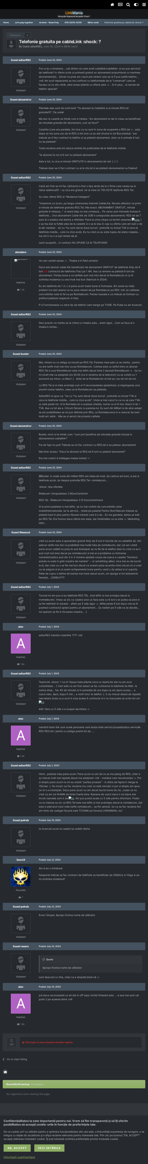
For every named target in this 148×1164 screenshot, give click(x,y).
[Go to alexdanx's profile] (21, 269)
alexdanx (20, 252)
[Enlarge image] (136, 219)
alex (20, 626)
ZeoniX (20, 859)
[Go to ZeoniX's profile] (21, 877)
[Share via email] (5, 1071)
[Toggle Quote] (44, 959)
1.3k (22, 289)
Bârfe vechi (70, 46)
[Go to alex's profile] (21, 644)
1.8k (22, 664)
